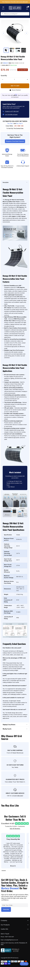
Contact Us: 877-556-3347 (12, 111)
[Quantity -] (3, 79)
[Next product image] (26, 33)
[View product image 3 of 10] (17, 50)
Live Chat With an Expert (11, 114)
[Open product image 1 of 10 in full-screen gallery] (15, 33)
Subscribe (6, 909)
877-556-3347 (24, 1)
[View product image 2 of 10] (12, 50)
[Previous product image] (3, 33)
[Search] (3, 13)
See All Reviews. (15, 828)
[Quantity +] (27, 79)
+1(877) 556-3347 (9, 936)
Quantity (4, 75)
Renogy (5, 63)
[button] (15, 182)
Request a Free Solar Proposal (15, 141)
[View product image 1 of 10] (6, 50)
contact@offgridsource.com (11, 939)
